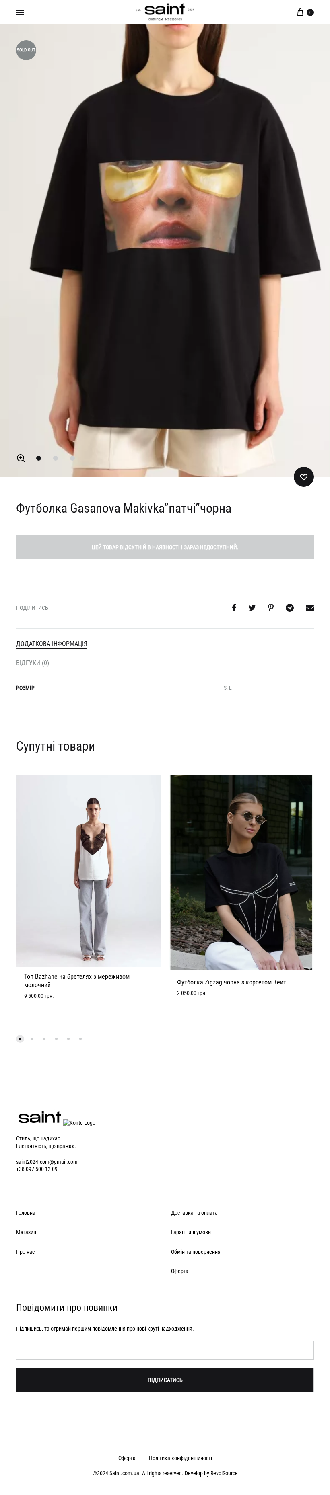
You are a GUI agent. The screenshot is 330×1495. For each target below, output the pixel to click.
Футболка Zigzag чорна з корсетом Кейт (231, 982)
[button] (21, 458)
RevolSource (224, 1473)
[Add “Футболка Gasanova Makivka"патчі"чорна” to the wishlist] (304, 477)
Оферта (179, 1271)
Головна (25, 1213)
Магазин (26, 1232)
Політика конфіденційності (180, 1458)
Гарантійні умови (191, 1232)
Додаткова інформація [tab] (51, 644)
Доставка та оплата (194, 1213)
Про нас (25, 1252)
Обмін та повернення (196, 1252)
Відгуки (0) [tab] (32, 663)
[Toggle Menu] (20, 12)
